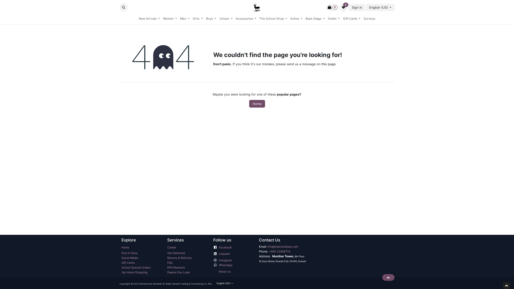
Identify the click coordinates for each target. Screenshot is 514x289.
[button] (123, 7)
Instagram (225, 260)
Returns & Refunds (179, 257)
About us (224, 271)
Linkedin (224, 253)
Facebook (225, 247)
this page (328, 64)
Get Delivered (176, 253)
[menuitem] (149, 19)
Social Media (129, 257)
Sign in (357, 7)
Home (257, 104)
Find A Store (129, 253)
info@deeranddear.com (282, 246)
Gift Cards (128, 262)
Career (171, 247)
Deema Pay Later (178, 272)
